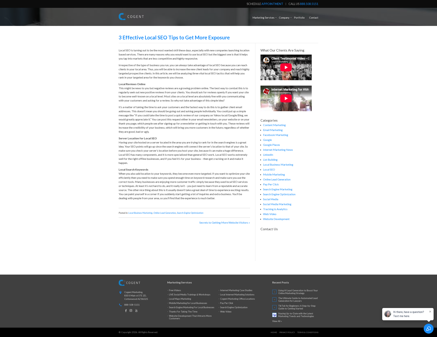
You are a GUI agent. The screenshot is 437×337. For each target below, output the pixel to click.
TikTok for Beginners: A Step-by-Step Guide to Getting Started (297, 307)
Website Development (276, 219)
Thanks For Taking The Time (183, 311)
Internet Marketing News (278, 149)
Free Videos (175, 290)
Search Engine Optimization (190, 212)
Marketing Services (263, 17)
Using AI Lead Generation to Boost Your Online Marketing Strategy (298, 292)
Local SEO (269, 169)
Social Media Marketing (277, 204)
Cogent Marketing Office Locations (237, 298)
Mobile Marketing (274, 174)
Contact (313, 17)
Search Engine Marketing (277, 189)
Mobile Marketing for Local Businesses (188, 303)
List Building (270, 159)
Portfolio (299, 17)
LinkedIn (268, 154)
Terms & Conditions (307, 332)
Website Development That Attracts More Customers (190, 317)
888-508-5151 (132, 304)
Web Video (269, 214)
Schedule (265, 3)
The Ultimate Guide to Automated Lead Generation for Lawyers (298, 299)
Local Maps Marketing (180, 298)
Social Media (270, 199)
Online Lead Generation (164, 212)
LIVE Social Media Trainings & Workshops (189, 294)
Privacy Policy (287, 332)
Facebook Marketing (275, 134)
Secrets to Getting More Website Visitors (223, 222)
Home (274, 332)
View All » (277, 321)
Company (284, 17)
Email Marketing (273, 129)
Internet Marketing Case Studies (236, 290)
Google (267, 139)
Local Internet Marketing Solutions (237, 294)
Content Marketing (274, 125)
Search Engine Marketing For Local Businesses (191, 307)
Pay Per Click (271, 184)
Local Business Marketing (140, 212)
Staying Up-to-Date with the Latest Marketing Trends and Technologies (296, 315)
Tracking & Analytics (275, 209)
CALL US (303, 3)
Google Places (271, 144)
